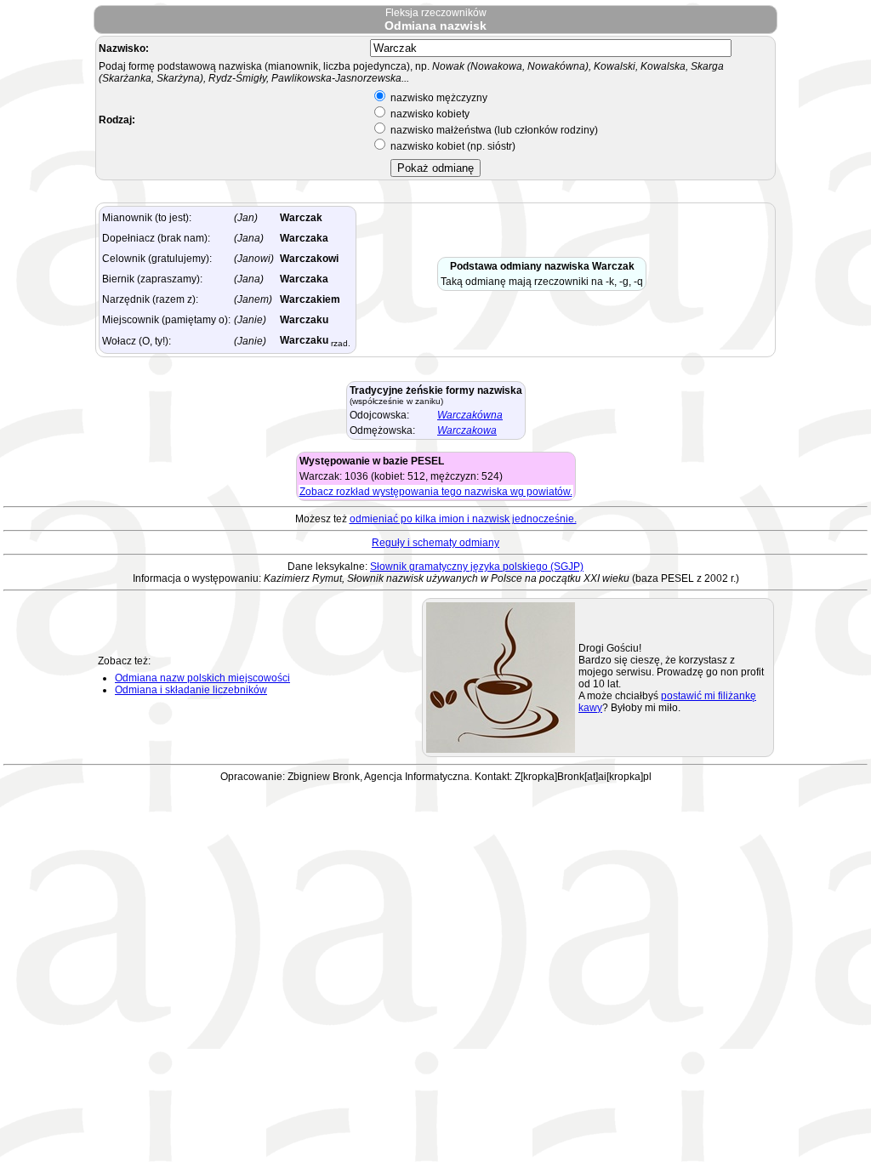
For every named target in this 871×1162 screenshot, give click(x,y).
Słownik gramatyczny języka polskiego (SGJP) (477, 566)
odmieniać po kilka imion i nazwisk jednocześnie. (463, 519)
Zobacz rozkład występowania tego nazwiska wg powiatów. (435, 492)
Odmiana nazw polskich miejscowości (202, 678)
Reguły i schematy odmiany (435, 543)
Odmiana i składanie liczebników (191, 690)
